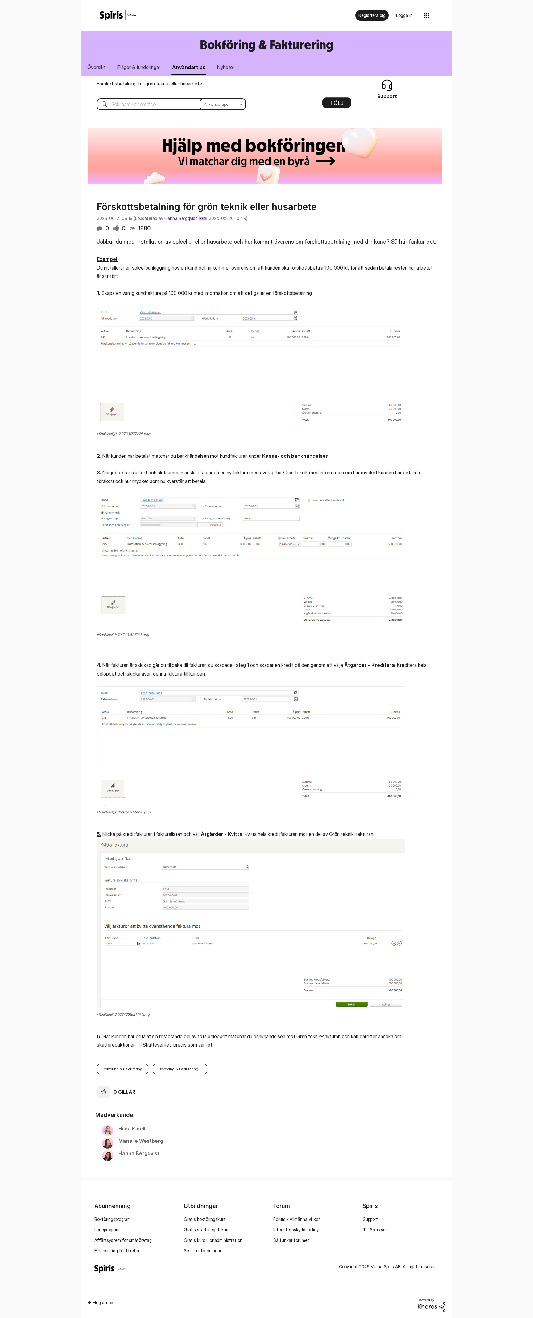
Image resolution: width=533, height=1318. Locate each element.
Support (370, 1219)
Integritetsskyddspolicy (296, 1229)
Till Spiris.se (374, 1229)
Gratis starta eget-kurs (206, 1229)
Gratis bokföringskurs (204, 1219)
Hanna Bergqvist (180, 218)
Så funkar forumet (291, 1240)
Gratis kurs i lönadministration (213, 1240)
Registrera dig (372, 15)
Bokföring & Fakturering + (180, 1069)
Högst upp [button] (103, 1302)
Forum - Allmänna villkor (296, 1219)
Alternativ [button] (336, 104)
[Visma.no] (118, 15)
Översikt (96, 67)
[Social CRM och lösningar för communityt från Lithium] (431, 1305)
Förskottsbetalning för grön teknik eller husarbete (149, 84)
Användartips (188, 67)
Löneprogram (106, 1229)
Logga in (404, 15)
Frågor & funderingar (138, 67)
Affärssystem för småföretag (123, 1240)
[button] (251, 367)
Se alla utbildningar (202, 1250)
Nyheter (225, 67)
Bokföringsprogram (112, 1219)
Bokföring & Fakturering (123, 1069)
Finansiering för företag (117, 1250)
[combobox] (167, 104)
